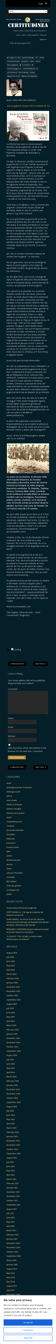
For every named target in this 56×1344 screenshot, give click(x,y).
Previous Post (18, 664)
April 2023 (10, 1123)
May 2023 (10, 1119)
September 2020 (13, 1256)
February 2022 (12, 1183)
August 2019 (11, 1269)
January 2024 (12, 1085)
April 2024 (10, 1072)
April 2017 (10, 1290)
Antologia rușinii (13, 791)
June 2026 (10, 961)
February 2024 (12, 1081)
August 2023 (11, 1106)
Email (11, 727)
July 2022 (10, 1162)
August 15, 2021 (15, 58)
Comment (13, 689)
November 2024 (13, 1042)
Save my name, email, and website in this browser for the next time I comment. (27, 749)
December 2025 (13, 987)
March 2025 (11, 1025)
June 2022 (10, 1166)
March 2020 (11, 1260)
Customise (28, 1330)
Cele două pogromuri (14, 69)
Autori (9, 817)
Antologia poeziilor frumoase (19, 787)
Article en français (14, 804)
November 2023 (13, 1093)
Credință (10, 826)
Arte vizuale (11, 800)
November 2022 (13, 1145)
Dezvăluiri (42, 31)
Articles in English (13, 808)
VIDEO (9, 894)
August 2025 (11, 1004)
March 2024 (11, 1076)
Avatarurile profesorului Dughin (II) (21, 908)
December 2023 (13, 1089)
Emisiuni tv (11, 843)
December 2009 (13, 1294)
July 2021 (10, 1213)
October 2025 (12, 995)
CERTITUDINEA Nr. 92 (30, 69)
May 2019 (10, 1273)
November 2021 (13, 1196)
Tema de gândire (33, 35)
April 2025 (10, 1021)
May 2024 (10, 1068)
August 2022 (11, 1157)
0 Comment (26, 65)
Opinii (24, 35)
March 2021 (11, 1230)
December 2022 (13, 1140)
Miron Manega (29, 58)
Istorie (18, 35)
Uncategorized (12, 890)
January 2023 (12, 1136)
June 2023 (10, 1115)
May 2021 (10, 1222)
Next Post (40, 664)
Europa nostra (12, 847)
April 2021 (10, 1226)
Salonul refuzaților (14, 873)
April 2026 (10, 970)
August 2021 (11, 1209)
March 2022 (11, 1179)
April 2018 (10, 1281)
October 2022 (12, 1149)
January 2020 (12, 1264)
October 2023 (12, 1098)
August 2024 (11, 1055)
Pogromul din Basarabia (29, 76)
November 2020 (13, 1247)
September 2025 (13, 999)
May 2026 (10, 965)
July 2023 (10, 1110)
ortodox (32, 72)
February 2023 (12, 1132)
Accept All (28, 1322)
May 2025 (10, 1017)
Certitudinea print (31, 31)
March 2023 (11, 1128)
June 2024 (10, 1063)
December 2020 (13, 1243)
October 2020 (12, 1251)
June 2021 (10, 1217)
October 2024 (12, 1046)
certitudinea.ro (12, 72)
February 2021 (12, 1234)
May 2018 (10, 1277)
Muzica (9, 864)
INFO (8, 851)
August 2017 (11, 1286)
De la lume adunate (15, 830)
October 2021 (12, 1200)
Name (11, 718)
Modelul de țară (13, 860)
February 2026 (12, 978)
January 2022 (12, 1187)
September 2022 (13, 1153)
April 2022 (10, 1175)
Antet (8, 783)
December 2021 (13, 1192)
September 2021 (13, 1204)
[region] (28, 1319)
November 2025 (13, 991)
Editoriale (10, 838)
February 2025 (12, 1029)
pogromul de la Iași (13, 76)
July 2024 (10, 1059)
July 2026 (10, 957)
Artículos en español (15, 813)
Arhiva (21, 31)
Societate (10, 877)
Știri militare (11, 881)
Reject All (28, 1337)
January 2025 (12, 1034)
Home (15, 31)
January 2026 (12, 982)
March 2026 (11, 974)
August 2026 (11, 952)
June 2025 (10, 1012)
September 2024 (13, 1051)
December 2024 (13, 1038)
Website (11, 736)
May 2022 (10, 1170)
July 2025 (10, 1008)
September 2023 (13, 1102)
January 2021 (12, 1239)
